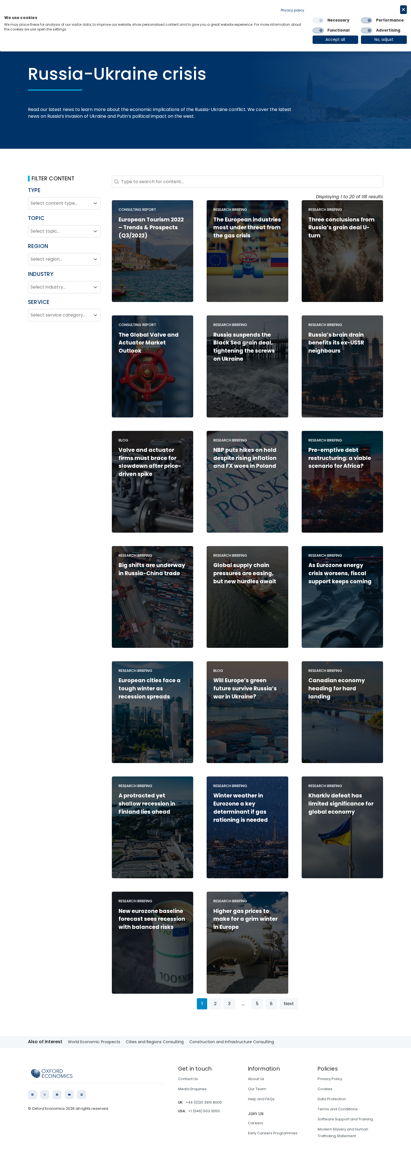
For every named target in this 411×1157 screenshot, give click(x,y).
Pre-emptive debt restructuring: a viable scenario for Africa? (339, 458)
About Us (256, 1078)
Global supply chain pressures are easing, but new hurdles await (244, 573)
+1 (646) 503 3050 (204, 1111)
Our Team (257, 1089)
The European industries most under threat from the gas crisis (247, 228)
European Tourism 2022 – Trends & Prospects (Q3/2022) (151, 228)
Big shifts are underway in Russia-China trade (152, 569)
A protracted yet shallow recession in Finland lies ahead (147, 804)
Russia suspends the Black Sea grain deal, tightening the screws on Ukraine (244, 347)
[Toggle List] (95, 203)
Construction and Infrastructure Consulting (231, 1042)
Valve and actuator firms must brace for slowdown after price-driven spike (150, 462)
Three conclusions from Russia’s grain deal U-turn (341, 228)
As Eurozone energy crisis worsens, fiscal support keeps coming (340, 573)
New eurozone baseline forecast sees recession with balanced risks (152, 919)
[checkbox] (318, 20)
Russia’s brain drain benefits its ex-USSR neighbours (336, 343)
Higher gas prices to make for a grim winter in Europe (245, 919)
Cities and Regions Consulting (155, 1042)
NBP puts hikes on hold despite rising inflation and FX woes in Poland (245, 458)
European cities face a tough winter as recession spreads (150, 688)
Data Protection (332, 1099)
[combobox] (59, 203)
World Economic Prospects (94, 1042)
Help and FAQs (261, 1099)
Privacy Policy (330, 1078)
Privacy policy (292, 10)
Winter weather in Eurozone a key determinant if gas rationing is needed (240, 807)
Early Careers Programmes (272, 1133)
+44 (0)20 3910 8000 (204, 1102)
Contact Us (188, 1078)
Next (289, 1003)
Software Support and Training (345, 1119)
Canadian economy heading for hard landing (336, 688)
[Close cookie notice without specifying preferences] (403, 9)
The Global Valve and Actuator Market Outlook (149, 343)
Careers (255, 1123)
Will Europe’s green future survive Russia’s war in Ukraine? (245, 688)
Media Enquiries (192, 1089)
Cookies (325, 1089)
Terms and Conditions (338, 1109)
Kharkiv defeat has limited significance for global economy (341, 804)
